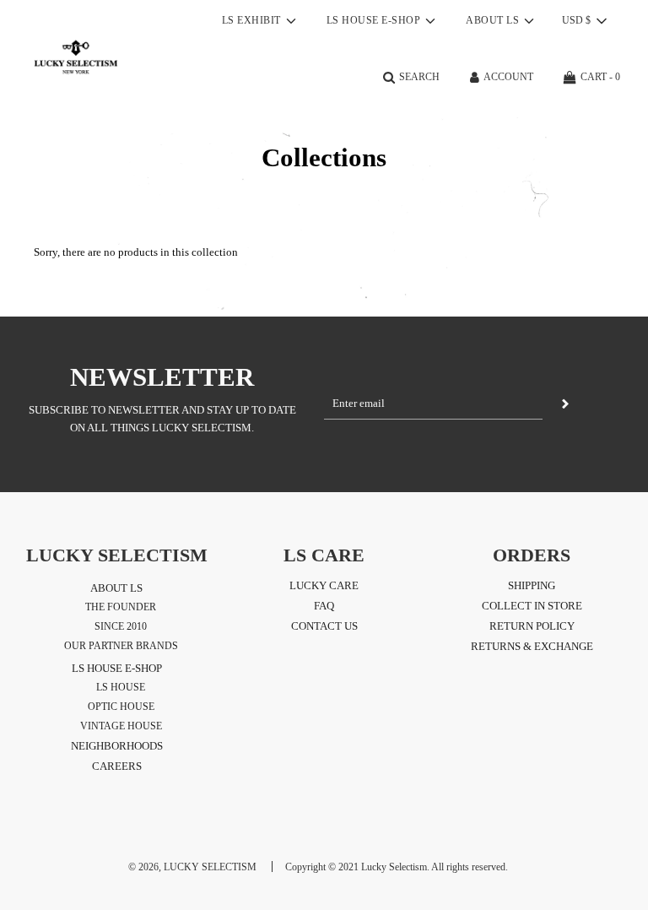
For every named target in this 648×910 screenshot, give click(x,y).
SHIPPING (531, 585)
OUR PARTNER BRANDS (121, 646)
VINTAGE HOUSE (121, 726)
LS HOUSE (120, 687)
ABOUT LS (116, 588)
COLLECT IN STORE (532, 605)
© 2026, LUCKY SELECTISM (192, 867)
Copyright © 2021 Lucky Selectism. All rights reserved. (396, 867)
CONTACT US (324, 626)
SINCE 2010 (120, 626)
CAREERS (117, 766)
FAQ (324, 605)
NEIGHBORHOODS (117, 745)
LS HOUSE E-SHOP (117, 668)
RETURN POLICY (532, 626)
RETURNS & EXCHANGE (532, 646)
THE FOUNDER (120, 607)
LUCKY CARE (324, 585)
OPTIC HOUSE (121, 706)
